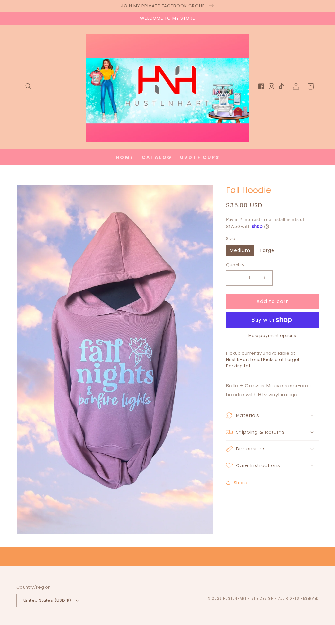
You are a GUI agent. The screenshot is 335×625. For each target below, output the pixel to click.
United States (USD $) (47, 600)
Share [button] (241, 483)
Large (267, 250)
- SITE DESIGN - (263, 598)
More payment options (272, 335)
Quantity (235, 265)
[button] (28, 86)
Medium (240, 250)
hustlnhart (235, 598)
